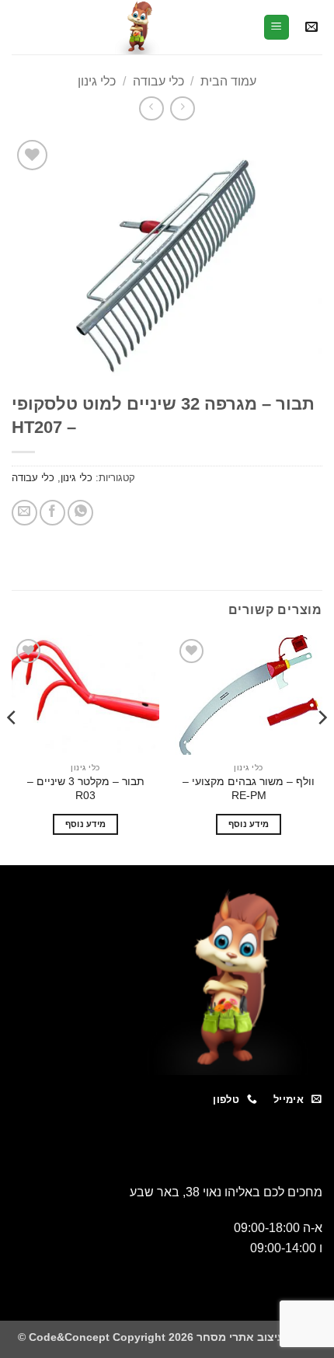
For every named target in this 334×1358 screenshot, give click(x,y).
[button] (311, 27)
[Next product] (182, 108)
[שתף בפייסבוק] (52, 512)
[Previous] (321, 749)
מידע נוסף (249, 824)
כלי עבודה (158, 81)
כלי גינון (97, 81)
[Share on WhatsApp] (80, 512)
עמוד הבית (228, 81)
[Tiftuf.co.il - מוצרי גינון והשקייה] (137, 27)
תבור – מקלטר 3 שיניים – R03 (85, 788)
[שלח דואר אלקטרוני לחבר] (24, 512)
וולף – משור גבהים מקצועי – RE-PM (249, 788)
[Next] (12, 749)
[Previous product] (151, 108)
